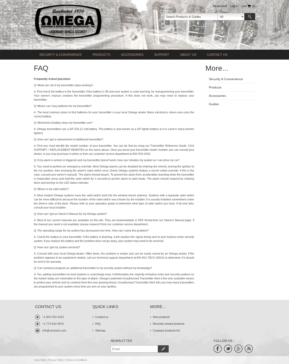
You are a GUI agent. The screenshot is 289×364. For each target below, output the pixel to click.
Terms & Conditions (76, 360)
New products (161, 317)
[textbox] (191, 16)
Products (101, 54)
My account (220, 6)
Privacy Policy (56, 360)
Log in (234, 6)
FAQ (97, 323)
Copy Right (40, 360)
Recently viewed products (168, 323)
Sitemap (100, 330)
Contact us (217, 54)
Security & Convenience (60, 54)
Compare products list (166, 330)
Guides (214, 104)
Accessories (132, 54)
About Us (188, 54)
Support (161, 54)
